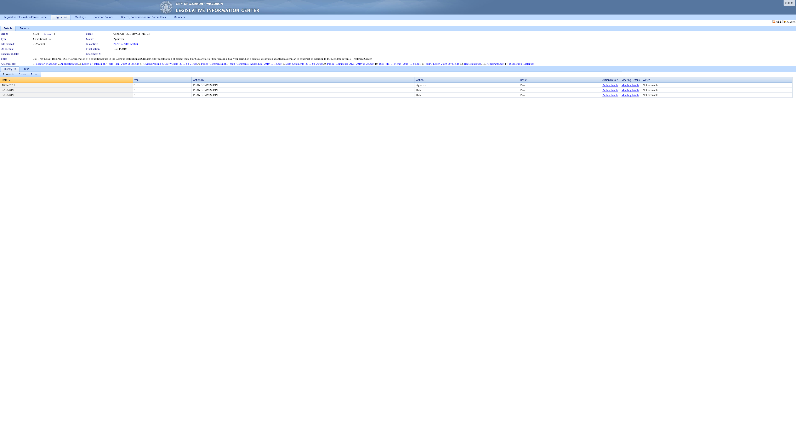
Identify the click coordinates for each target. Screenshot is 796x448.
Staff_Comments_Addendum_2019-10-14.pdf (256, 63)
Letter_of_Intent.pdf (93, 63)
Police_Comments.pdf (213, 63)
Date (4, 80)
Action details (610, 85)
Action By (198, 80)
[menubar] (20, 74)
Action (419, 80)
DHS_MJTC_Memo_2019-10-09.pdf (399, 63)
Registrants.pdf (472, 63)
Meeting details (630, 85)
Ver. (136, 80)
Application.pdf (69, 63)
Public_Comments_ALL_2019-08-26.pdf (350, 63)
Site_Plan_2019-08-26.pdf (124, 63)
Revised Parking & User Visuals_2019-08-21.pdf (170, 63)
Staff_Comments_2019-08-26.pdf (304, 63)
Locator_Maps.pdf (46, 63)
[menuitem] (8, 74)
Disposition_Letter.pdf (521, 63)
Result (523, 80)
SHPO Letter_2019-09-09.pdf (442, 63)
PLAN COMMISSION (125, 43)
